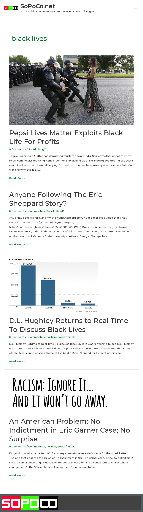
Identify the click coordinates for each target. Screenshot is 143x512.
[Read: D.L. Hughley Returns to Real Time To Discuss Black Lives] (53, 284)
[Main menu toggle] (135, 8)
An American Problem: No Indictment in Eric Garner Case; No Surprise (69, 430)
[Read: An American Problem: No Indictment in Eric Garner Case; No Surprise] (65, 393)
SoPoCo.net (37, 6)
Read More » (17, 178)
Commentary (36, 210)
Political (51, 336)
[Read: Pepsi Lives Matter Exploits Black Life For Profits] (71, 89)
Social (32, 149)
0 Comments (17, 149)
